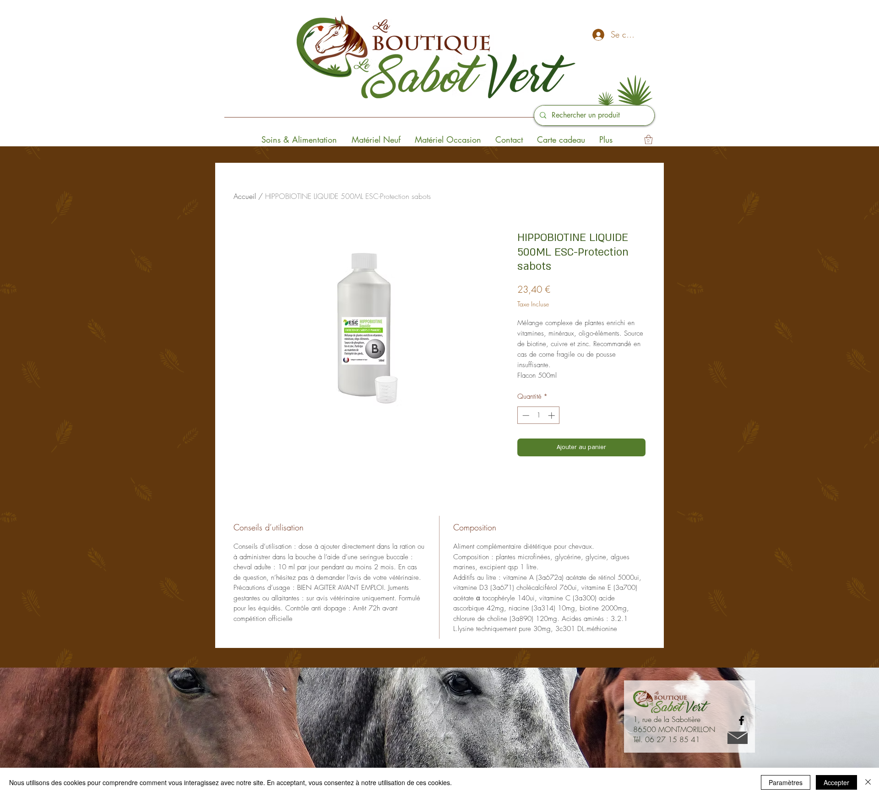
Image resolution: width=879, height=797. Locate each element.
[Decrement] (525, 415)
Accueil (244, 196)
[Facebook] (741, 720)
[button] (648, 139)
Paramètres (786, 782)
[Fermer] (868, 782)
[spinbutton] (538, 415)
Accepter (836, 782)
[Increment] (552, 415)
